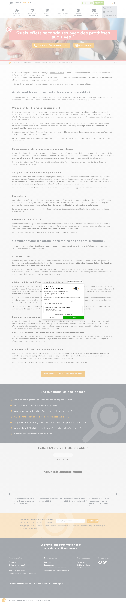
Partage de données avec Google (53, 310)
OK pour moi (73, 317)
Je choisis (52, 317)
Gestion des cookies (50, 309)
